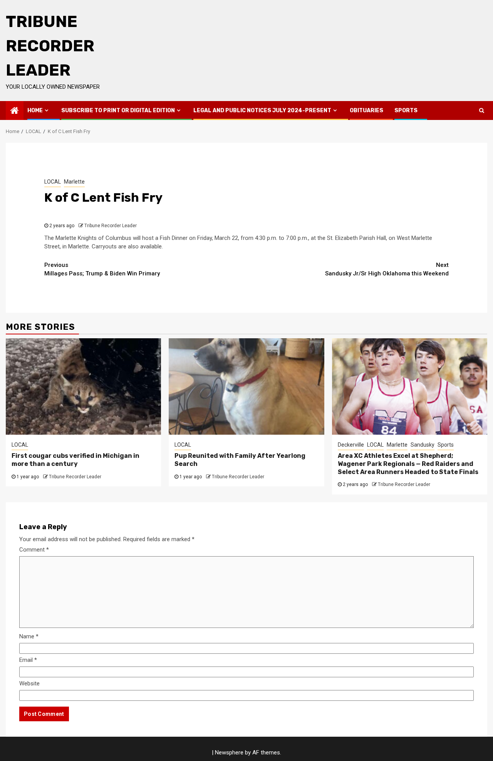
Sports (406, 110)
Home (35, 110)
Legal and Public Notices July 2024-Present (262, 110)
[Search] (481, 110)
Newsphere (229, 752)
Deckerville (351, 445)
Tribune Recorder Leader (50, 46)
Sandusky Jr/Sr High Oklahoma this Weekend (387, 269)
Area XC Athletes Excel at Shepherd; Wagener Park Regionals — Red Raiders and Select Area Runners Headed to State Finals (408, 464)
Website (29, 683)
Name (29, 636)
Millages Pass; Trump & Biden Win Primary (102, 269)
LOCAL (52, 182)
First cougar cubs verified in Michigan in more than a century (75, 459)
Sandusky (422, 445)
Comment (34, 549)
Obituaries (366, 110)
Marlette (74, 182)
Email (28, 659)
